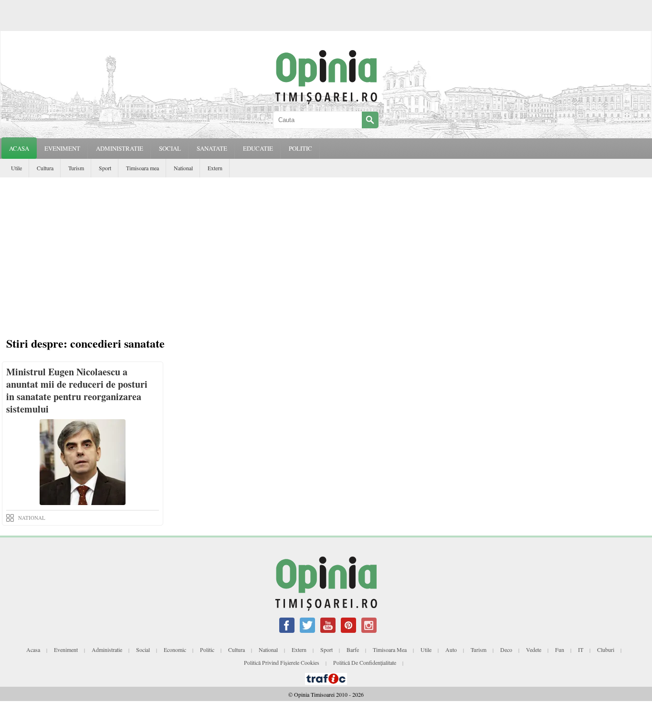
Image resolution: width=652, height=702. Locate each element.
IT (580, 649)
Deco (506, 649)
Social (143, 649)
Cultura (45, 168)
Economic (175, 649)
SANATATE (212, 148)
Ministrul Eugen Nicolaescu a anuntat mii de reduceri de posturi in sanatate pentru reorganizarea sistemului (76, 390)
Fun (559, 649)
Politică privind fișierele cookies (281, 662)
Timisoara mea (142, 168)
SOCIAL (170, 148)
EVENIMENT (62, 148)
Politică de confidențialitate (364, 662)
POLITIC (300, 148)
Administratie (107, 649)
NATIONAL (31, 517)
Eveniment (66, 649)
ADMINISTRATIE (119, 148)
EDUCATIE (258, 148)
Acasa (19, 148)
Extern (215, 168)
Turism (76, 168)
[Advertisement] (326, 249)
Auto (451, 649)
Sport (105, 168)
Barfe (353, 649)
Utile (16, 168)
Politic (207, 649)
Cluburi (605, 649)
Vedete (533, 649)
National (183, 168)
